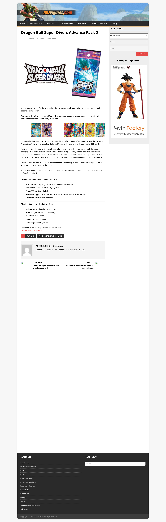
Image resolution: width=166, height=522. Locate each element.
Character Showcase (28, 466)
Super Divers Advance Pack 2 (50, 236)
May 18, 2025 (29, 38)
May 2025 (30, 236)
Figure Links (67, 23)
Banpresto (52, 23)
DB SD (22, 474)
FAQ (115, 23)
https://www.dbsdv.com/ (31, 230)
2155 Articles (58, 246)
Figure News (24, 494)
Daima (22, 470)
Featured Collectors (27, 486)
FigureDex (82, 23)
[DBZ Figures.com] (83, 19)
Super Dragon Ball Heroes (30, 505)
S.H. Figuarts (36, 23)
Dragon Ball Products (28, 482)
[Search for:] (115, 463)
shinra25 (40, 38)
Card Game (51, 38)
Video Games (25, 509)
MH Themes (53, 517)
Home (22, 23)
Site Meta (23, 501)
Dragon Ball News (26, 478)
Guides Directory (100, 23)
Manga (23, 497)
